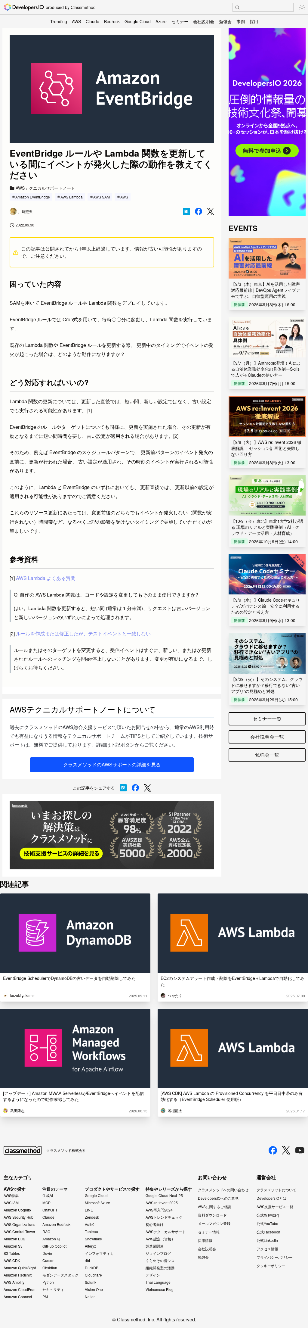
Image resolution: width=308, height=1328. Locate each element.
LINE (89, 1210)
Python (48, 1282)
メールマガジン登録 (214, 1223)
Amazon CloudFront (20, 1289)
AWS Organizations (19, 1224)
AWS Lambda (71, 196)
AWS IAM (11, 1202)
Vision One (94, 1289)
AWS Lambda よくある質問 (45, 578)
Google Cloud (138, 21)
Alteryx (90, 1246)
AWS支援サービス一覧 (275, 1206)
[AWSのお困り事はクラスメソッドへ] (112, 835)
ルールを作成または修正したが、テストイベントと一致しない (83, 633)
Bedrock (112, 21)
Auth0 (89, 1224)
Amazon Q (51, 1238)
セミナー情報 (209, 1231)
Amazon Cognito (17, 1210)
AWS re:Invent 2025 (162, 1202)
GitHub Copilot (54, 1246)
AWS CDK (12, 1260)
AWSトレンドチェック (164, 1217)
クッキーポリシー (271, 1265)
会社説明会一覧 (267, 736)
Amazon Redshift (18, 1275)
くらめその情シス (160, 1260)
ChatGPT (49, 1210)
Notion (90, 1296)
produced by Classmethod (71, 7)
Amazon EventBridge (32, 196)
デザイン (153, 1275)
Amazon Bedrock (56, 1224)
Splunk (90, 1282)
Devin (47, 1253)
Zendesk (92, 1217)
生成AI (47, 1195)
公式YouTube (267, 1223)
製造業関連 (155, 1246)
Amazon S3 (13, 1246)
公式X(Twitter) (268, 1214)
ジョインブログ (158, 1253)
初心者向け (155, 1224)
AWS (76, 21)
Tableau (91, 1231)
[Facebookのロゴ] (273, 1150)
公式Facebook (268, 1231)
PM (45, 1296)
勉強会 (225, 21)
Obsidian (49, 1267)
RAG (46, 1231)
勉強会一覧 (267, 754)
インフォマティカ (99, 1253)
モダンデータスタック (60, 1275)
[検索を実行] (237, 7)
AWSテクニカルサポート (166, 1231)
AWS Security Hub (18, 1217)
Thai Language (158, 1282)
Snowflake (93, 1238)
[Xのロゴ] (286, 1150)
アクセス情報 (267, 1248)
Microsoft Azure (97, 1202)
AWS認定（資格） (160, 1238)
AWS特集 (11, 1195)
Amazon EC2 (14, 1238)
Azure (161, 21)
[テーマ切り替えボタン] (302, 7)
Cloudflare (93, 1275)
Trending (58, 21)
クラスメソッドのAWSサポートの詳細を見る (112, 764)
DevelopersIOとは (271, 1198)
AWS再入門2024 (159, 1210)
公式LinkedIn (267, 1240)
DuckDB (91, 1267)
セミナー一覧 (267, 718)
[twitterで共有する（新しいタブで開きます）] (210, 211)
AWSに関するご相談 (214, 1206)
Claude (92, 21)
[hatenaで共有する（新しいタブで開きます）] (186, 211)
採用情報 (205, 1240)
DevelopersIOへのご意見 (218, 1198)
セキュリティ (53, 1289)
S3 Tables (12, 1253)
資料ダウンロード (212, 1214)
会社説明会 (203, 21)
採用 (254, 21)
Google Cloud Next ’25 (164, 1195)
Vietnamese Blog (160, 1289)
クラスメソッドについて (276, 1189)
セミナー (179, 21)
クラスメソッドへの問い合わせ (223, 1189)
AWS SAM (101, 196)
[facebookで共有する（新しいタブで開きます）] (198, 211)
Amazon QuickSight (20, 1267)
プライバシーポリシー (275, 1257)
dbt (87, 1260)
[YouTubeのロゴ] (300, 1150)
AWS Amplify (14, 1282)
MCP (46, 1202)
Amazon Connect (18, 1296)
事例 (240, 21)
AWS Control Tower (19, 1231)
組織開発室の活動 (160, 1267)
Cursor (48, 1260)
